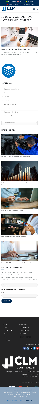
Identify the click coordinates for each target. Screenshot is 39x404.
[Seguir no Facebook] (24, 348)
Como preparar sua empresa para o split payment (13, 236)
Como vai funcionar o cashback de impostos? (12, 210)
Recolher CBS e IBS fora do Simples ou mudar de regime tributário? (17, 262)
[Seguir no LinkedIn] (34, 348)
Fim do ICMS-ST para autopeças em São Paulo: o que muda (15, 156)
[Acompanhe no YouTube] (37, 348)
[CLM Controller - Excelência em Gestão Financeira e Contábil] (10, 9)
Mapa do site (19, 4)
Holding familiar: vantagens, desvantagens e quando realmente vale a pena (18, 183)
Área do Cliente (29, 4)
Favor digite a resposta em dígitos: (13, 289)
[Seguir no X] (31, 348)
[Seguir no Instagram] (27, 348)
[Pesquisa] (37, 9)
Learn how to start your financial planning (15, 49)
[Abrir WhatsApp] (34, 399)
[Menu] (33, 9)
